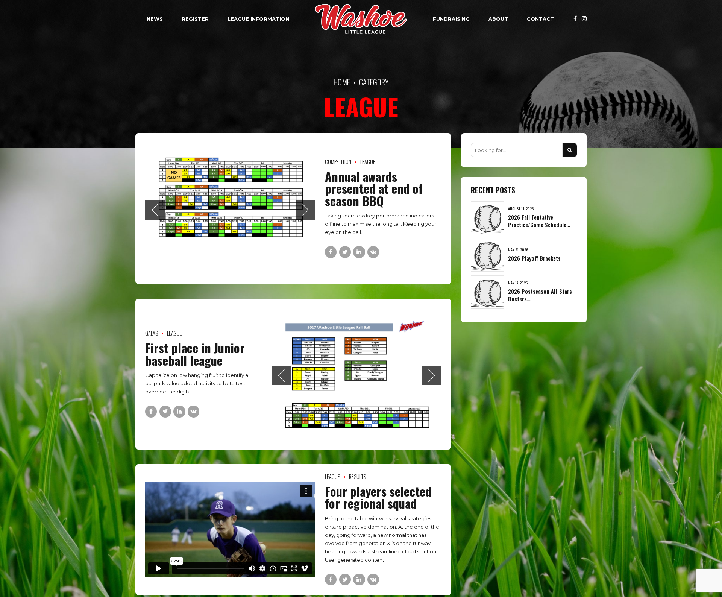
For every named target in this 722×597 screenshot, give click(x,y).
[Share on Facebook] (331, 252)
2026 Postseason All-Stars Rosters (540, 295)
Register (195, 19)
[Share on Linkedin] (359, 252)
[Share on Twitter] (345, 252)
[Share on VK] (373, 252)
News (155, 19)
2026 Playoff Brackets (534, 258)
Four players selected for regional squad (378, 497)
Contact (540, 19)
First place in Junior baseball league (195, 354)
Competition (338, 162)
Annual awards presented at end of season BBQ (374, 188)
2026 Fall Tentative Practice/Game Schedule (537, 221)
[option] (230, 208)
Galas (151, 333)
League (367, 162)
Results (357, 476)
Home (342, 82)
